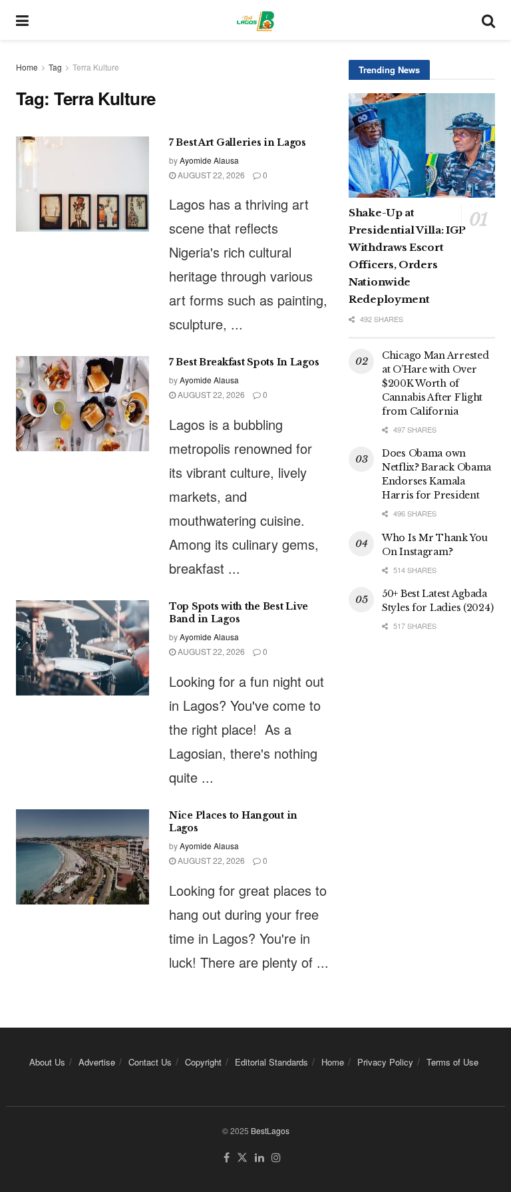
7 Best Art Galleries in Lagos (237, 142)
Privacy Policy (385, 1062)
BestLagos (270, 1130)
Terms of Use (452, 1062)
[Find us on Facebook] (227, 1158)
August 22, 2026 (210, 174)
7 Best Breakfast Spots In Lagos (244, 362)
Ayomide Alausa (209, 160)
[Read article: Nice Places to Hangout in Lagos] (82, 856)
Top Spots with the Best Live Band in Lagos (238, 613)
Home (27, 67)
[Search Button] (488, 20)
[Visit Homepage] (255, 20)
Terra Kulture (96, 67)
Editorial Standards (271, 1062)
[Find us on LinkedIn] (259, 1158)
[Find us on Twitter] (242, 1158)
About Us (47, 1062)
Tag (55, 67)
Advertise (97, 1062)
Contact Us (150, 1062)
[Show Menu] (22, 20)
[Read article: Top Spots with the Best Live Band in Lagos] (82, 647)
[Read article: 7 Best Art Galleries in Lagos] (82, 184)
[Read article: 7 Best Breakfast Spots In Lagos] (82, 403)
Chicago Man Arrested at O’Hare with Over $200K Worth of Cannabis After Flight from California (435, 383)
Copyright (203, 1062)
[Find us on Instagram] (276, 1158)
